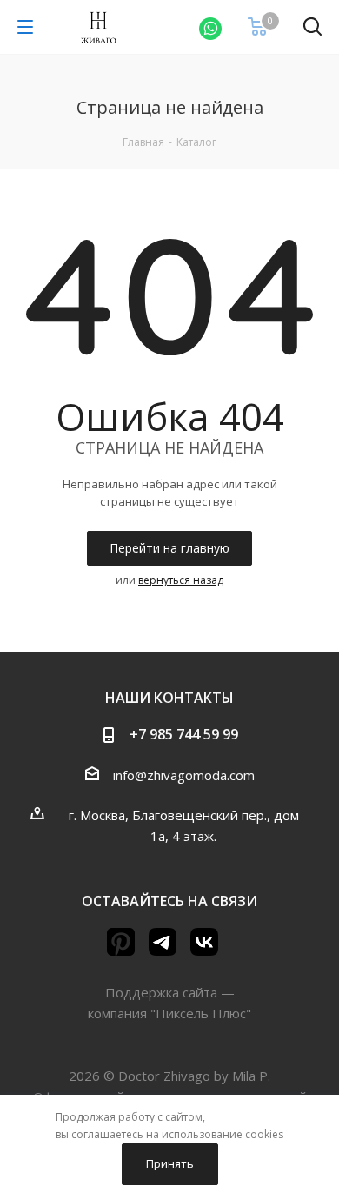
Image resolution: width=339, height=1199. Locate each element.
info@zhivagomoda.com (184, 775)
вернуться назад (180, 580)
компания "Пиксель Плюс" (169, 1013)
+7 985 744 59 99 (184, 734)
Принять (170, 1163)
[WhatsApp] (210, 27)
